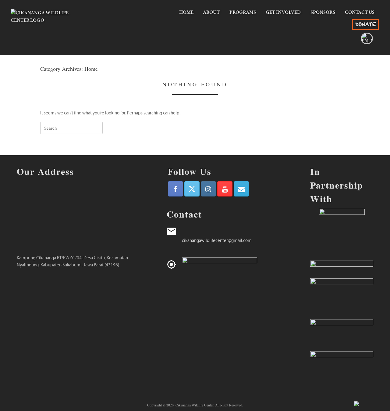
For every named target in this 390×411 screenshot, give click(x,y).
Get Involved (283, 12)
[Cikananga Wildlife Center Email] (241, 188)
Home (186, 12)
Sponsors (322, 12)
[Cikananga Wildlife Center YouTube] (224, 188)
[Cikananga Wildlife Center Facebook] (175, 188)
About (211, 12)
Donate (365, 24)
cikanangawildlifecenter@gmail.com (217, 241)
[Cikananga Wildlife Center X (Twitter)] (192, 188)
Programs (242, 12)
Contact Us (359, 12)
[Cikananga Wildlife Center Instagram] (208, 188)
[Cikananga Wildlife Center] (47, 24)
